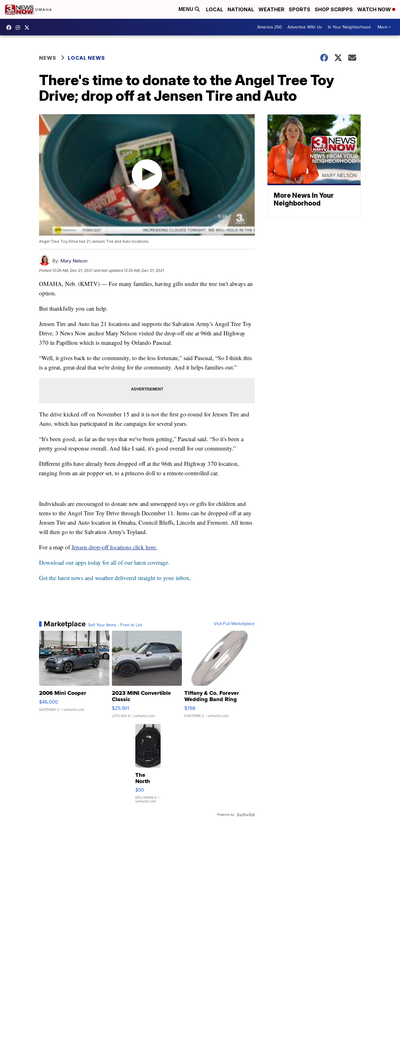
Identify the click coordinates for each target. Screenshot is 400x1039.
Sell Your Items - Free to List (115, 625)
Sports (299, 9)
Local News (86, 58)
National (241, 9)
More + (384, 27)
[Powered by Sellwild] (246, 814)
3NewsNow (10, 27)
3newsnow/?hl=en (19, 27)
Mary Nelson (74, 261)
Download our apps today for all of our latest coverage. (104, 562)
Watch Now (374, 9)
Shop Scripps (334, 9)
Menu (186, 9)
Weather (271, 9)
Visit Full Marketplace (234, 624)
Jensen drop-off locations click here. (114, 547)
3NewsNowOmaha (28, 27)
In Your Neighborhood (349, 27)
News (47, 58)
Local (214, 9)
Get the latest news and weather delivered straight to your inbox (114, 578)
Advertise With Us (305, 27)
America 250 (269, 27)
